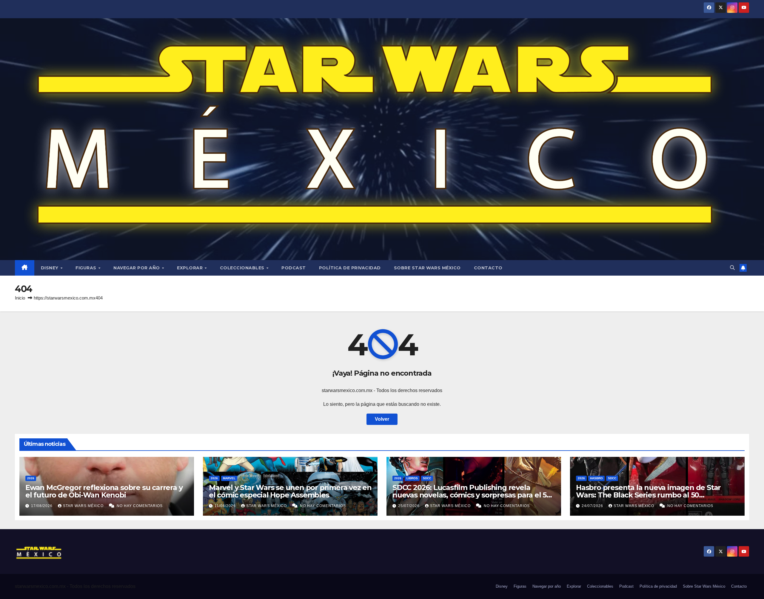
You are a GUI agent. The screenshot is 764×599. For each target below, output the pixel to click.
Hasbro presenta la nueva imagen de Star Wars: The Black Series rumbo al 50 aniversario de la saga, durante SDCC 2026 (649, 495)
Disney (50, 268)
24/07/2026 (593, 506)
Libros (412, 478)
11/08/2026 (226, 506)
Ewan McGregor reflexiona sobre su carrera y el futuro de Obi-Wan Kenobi (103, 491)
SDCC (427, 478)
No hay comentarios (140, 506)
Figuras (87, 268)
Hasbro (596, 478)
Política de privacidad (350, 268)
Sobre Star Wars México (427, 268)
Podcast (293, 268)
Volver (382, 419)
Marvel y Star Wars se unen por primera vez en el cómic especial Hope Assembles (290, 491)
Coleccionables (243, 268)
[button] (732, 267)
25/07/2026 (409, 506)
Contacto (488, 268)
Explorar (190, 268)
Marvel (229, 478)
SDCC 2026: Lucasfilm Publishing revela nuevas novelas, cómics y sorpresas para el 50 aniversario (471, 495)
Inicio (20, 297)
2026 (30, 478)
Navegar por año (137, 268)
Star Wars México (84, 506)
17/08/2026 (42, 506)
